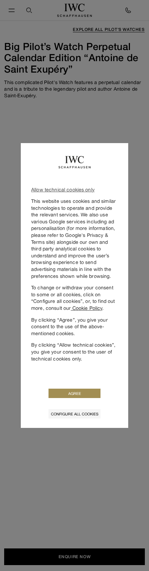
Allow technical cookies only (63, 189)
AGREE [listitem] (74, 393)
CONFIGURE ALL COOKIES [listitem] (74, 414)
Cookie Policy (86, 308)
